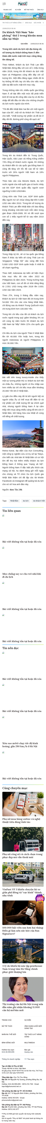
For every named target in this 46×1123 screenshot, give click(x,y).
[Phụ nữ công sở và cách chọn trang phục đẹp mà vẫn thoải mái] (23, 839)
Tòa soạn (30, 1059)
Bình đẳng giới (8, 1043)
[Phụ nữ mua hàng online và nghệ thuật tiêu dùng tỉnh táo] (23, 804)
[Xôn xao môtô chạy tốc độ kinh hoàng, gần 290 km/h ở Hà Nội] (23, 728)
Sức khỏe (37, 23)
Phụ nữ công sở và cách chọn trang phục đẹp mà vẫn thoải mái (22, 856)
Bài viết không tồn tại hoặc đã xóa (21, 541)
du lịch (26, 501)
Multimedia (29, 1043)
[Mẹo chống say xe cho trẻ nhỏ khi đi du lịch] (23, 559)
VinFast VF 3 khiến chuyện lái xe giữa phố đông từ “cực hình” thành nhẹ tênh (22, 892)
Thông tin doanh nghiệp (11, 1059)
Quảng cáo (28, 1052)
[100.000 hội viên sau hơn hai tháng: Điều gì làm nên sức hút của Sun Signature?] (23, 912)
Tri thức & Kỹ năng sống (12, 23)
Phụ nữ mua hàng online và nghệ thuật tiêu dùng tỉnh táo (21, 820)
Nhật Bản (14, 501)
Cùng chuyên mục (14, 788)
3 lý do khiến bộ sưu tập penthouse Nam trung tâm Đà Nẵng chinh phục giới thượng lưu (22, 968)
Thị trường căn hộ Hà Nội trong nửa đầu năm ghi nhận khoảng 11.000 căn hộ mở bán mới (22, 1007)
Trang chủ (7, 9)
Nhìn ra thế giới (9, 1034)
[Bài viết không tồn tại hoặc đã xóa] (23, 527)
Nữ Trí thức (29, 9)
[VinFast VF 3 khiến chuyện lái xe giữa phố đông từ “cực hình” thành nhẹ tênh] (23, 874)
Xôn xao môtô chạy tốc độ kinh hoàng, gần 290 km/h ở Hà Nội (20, 745)
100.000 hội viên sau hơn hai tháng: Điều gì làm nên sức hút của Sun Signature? (23, 930)
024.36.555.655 (8, 1052)
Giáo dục (28, 23)
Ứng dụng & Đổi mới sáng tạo (33, 1027)
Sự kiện (18, 9)
